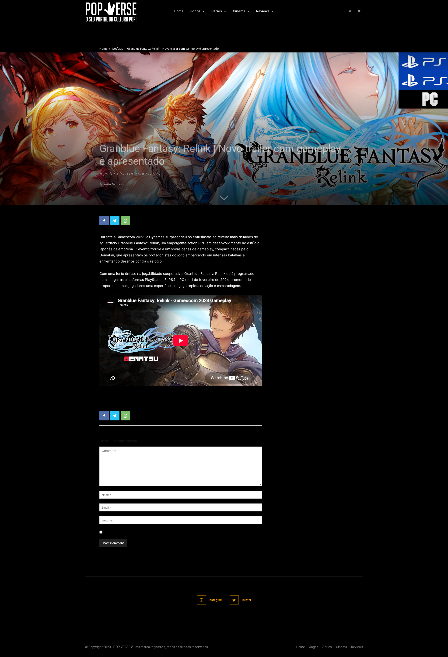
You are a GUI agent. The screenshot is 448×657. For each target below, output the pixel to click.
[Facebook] (104, 220)
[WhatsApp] (125, 220)
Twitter (246, 600)
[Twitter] (359, 11)
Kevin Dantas (113, 184)
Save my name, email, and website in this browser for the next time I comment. (164, 532)
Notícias (117, 49)
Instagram (216, 600)
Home (103, 49)
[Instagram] (349, 11)
